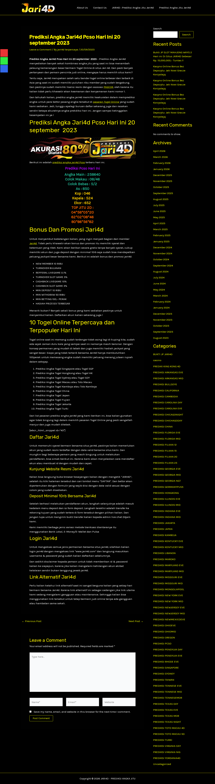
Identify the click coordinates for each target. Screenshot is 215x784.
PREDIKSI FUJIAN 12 (165, 444)
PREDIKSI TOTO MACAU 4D (169, 727)
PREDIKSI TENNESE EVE (167, 685)
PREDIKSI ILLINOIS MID (167, 504)
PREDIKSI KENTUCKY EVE (168, 541)
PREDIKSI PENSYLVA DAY (167, 649)
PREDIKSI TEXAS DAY (165, 703)
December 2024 (162, 247)
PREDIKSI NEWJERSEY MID (169, 613)
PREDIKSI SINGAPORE (166, 667)
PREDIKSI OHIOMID (164, 631)
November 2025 (162, 181)
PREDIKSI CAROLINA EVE (167, 408)
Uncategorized (162, 764)
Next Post (136, 621)
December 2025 (162, 175)
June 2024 (159, 283)
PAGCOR (108, 87)
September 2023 (163, 331)
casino (157, 360)
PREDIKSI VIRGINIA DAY (167, 745)
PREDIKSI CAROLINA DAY (167, 402)
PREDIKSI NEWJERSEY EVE (169, 607)
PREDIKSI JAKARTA (164, 523)
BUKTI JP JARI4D (163, 354)
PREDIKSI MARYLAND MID (168, 571)
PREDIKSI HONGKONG (166, 492)
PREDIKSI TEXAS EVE (165, 709)
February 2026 (162, 162)
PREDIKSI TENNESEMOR (167, 697)
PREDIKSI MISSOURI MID (168, 583)
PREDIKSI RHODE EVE (166, 661)
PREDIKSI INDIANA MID (167, 517)
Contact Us (100, 7)
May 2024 (159, 289)
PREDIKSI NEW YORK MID (168, 601)
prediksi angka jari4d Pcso (68, 162)
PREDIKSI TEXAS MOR (166, 715)
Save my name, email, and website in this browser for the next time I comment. (82, 711)
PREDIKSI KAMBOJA (164, 535)
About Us (82, 7)
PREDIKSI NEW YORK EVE (168, 595)
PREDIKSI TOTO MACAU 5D (169, 733)
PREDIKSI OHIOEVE (164, 625)
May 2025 (159, 217)
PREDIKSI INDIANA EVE (167, 511)
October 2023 (161, 325)
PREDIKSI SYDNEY (164, 673)
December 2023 (162, 313)
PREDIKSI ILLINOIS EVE (166, 498)
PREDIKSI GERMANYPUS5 (168, 486)
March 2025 (160, 229)
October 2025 (161, 187)
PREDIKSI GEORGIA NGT (167, 480)
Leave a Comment (40, 49)
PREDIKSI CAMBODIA (165, 396)
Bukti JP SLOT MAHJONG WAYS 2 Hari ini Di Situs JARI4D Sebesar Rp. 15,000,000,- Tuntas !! (172, 56)
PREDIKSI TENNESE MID (167, 691)
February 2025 (161, 235)
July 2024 (158, 277)
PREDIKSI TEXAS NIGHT (167, 721)
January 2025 (161, 241)
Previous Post (31, 621)
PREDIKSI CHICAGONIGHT (168, 414)
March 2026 (160, 157)
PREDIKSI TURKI (162, 739)
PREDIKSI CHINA (163, 426)
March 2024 (160, 295)
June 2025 (159, 211)
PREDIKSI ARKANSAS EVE (168, 372)
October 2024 (161, 259)
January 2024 (161, 307)
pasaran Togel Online (106, 101)
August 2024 (160, 271)
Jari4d (33, 243)
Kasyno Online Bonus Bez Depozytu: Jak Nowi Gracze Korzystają (169, 70)
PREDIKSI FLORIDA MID (167, 438)
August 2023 (161, 337)
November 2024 (162, 253)
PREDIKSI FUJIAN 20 (165, 456)
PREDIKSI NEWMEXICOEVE (169, 619)
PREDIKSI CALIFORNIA (166, 390)
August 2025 (160, 199)
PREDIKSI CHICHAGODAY (167, 420)
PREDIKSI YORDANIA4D (166, 758)
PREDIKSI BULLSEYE (165, 384)
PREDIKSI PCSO (162, 643)
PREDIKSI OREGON (164, 637)
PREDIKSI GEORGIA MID (167, 474)
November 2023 (162, 319)
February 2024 (161, 301)
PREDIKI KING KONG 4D (166, 366)
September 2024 (163, 265)
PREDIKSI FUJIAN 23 (165, 462)
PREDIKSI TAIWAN (163, 679)
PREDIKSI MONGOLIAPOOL (168, 589)
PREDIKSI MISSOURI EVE (168, 577)
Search (157, 28)
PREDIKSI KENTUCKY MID (168, 547)
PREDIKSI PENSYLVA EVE (167, 655)
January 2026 (161, 169)
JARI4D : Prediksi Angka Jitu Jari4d (133, 7)
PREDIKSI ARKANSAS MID (168, 378)
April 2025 (159, 223)
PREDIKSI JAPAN (163, 528)
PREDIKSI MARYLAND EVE (168, 565)
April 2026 (159, 151)
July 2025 (158, 205)
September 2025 (163, 193)
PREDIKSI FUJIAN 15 (165, 450)
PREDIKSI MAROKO (164, 559)
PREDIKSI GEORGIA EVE (167, 468)
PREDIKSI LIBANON (164, 553)
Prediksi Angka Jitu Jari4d (175, 7)
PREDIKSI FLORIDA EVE (166, 432)
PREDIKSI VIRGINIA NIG (166, 752)
